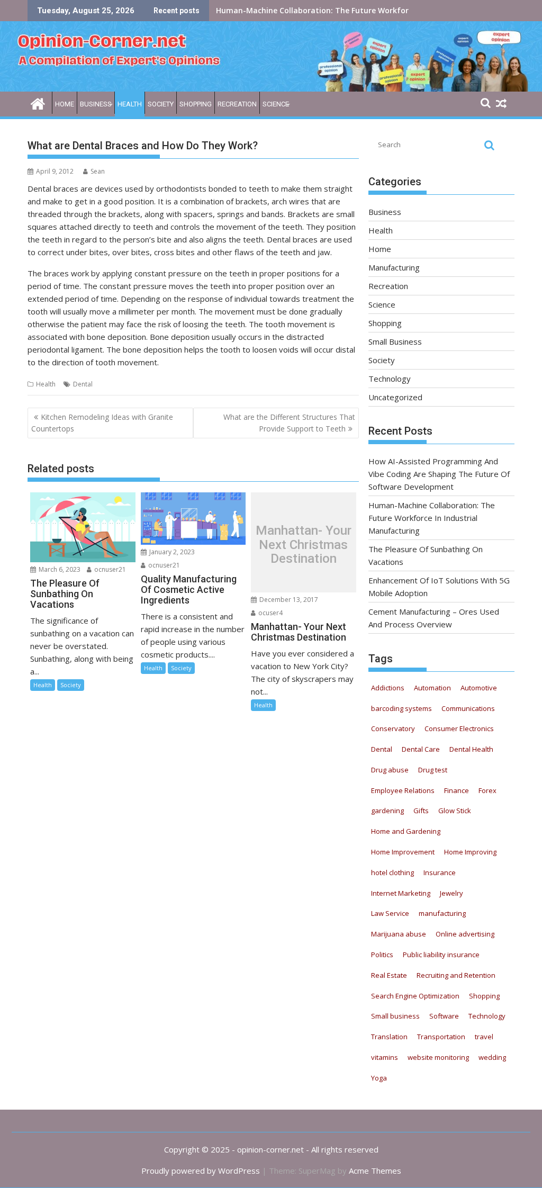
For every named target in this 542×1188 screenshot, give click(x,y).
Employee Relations (403, 790)
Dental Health (471, 749)
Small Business (395, 341)
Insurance (439, 872)
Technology (389, 378)
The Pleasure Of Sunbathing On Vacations (294, 10)
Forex (487, 790)
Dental (83, 384)
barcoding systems (401, 708)
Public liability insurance (441, 954)
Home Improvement (403, 852)
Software (444, 1016)
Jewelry (451, 893)
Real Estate (389, 975)
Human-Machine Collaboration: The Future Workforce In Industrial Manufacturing (431, 518)
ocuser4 (270, 612)
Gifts (421, 810)
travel (484, 1036)
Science (276, 104)
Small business (395, 1016)
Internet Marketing (400, 893)
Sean (98, 171)
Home (64, 104)
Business (96, 104)
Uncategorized (395, 397)
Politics (382, 954)
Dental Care (421, 749)
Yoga (379, 1078)
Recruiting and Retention (456, 975)
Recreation (237, 104)
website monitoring (438, 1057)
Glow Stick (454, 810)
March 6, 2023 (58, 569)
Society (161, 104)
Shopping (195, 104)
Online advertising (465, 934)
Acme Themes (375, 1170)
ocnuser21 (109, 569)
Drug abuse (390, 770)
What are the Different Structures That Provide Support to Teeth (289, 423)
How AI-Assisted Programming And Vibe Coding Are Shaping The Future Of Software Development (439, 474)
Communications (468, 708)
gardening (387, 810)
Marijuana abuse (398, 934)
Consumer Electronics (459, 728)
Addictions (387, 687)
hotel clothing (392, 872)
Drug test (432, 770)
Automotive (478, 687)
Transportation (441, 1036)
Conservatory (393, 728)
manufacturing (442, 913)
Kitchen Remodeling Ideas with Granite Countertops (102, 423)
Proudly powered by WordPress (200, 1170)
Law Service (390, 913)
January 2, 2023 (171, 551)
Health (130, 104)
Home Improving (470, 852)
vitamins (384, 1057)
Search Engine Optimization (415, 996)
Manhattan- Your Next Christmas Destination (303, 545)
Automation (432, 687)
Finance (456, 790)
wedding (492, 1057)
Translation (389, 1036)
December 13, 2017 (288, 599)
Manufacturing (394, 267)
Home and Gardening (405, 831)
